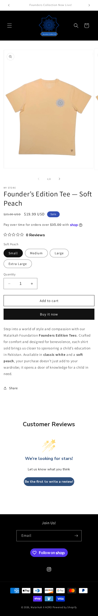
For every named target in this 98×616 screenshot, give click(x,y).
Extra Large (18, 264)
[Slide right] (59, 179)
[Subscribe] (76, 535)
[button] (9, 25)
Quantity (9, 274)
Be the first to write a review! (49, 481)
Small (13, 253)
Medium (36, 253)
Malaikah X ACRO (41, 607)
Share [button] (13, 388)
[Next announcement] (89, 5)
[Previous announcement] (9, 5)
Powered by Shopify (65, 607)
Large (59, 253)
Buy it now (49, 314)
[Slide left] (38, 179)
